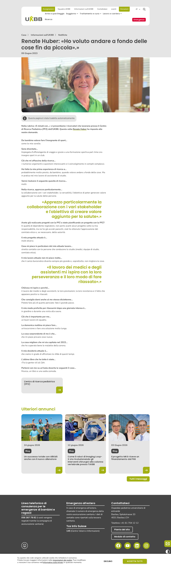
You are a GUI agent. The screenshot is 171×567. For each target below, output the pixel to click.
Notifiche (62, 35)
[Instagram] (146, 545)
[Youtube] (127, 545)
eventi (113, 9)
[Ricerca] (144, 9)
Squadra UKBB (64, 9)
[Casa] (33, 19)
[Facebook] (118, 545)
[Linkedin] (137, 545)
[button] (72, 14)
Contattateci (102, 9)
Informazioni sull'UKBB (83, 9)
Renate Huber (80, 129)
